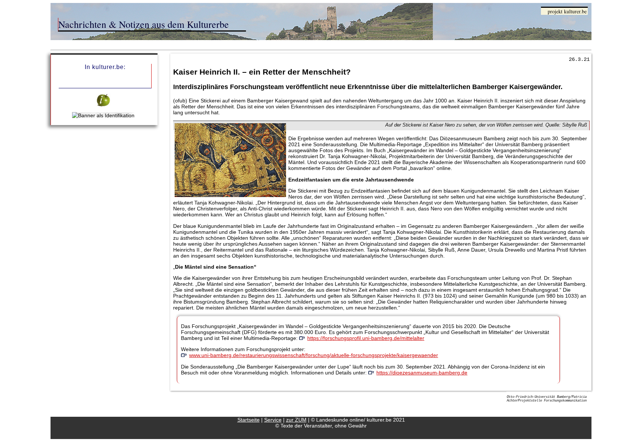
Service (273, 420)
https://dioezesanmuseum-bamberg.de (421, 373)
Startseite (248, 420)
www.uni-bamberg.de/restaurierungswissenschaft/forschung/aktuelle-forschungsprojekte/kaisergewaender (313, 355)
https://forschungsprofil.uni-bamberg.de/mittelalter (365, 338)
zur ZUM (296, 420)
